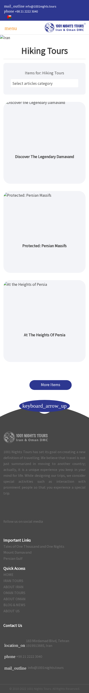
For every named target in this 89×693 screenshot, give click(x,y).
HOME (8, 574)
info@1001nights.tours (34, 667)
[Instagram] (62, 521)
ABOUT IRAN (13, 587)
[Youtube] (53, 521)
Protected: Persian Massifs (44, 245)
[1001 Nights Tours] (65, 27)
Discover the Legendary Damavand (44, 156)
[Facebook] (81, 521)
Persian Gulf (12, 558)
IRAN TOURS (13, 580)
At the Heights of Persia (44, 334)
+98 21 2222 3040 (29, 656)
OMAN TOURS (14, 592)
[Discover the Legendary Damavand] (44, 126)
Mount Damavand (17, 552)
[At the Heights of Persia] (44, 304)
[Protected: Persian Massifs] (44, 215)
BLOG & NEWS (14, 605)
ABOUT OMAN (14, 599)
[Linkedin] (71, 521)
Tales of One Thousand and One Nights (33, 546)
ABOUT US (11, 611)
